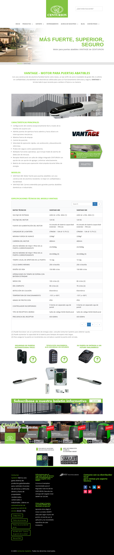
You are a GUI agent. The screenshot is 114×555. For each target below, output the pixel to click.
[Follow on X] (90, 487)
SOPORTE (39, 24)
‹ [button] (85, 324)
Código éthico (17, 515)
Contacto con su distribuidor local (98, 475)
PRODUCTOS (26, 24)
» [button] (99, 324)
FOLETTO (86, 164)
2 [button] (92, 324)
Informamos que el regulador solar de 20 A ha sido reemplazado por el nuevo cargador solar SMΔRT (44, 477)
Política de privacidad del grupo (20, 526)
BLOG (83, 24)
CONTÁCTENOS (92, 24)
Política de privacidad (19, 520)
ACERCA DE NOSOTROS (68, 24)
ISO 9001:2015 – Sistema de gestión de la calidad (20, 533)
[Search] (95, 204)
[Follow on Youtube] (99, 487)
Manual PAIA (17, 538)
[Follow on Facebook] (85, 487)
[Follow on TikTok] (90, 491)
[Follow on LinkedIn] (94, 487)
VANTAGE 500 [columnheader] (82, 210)
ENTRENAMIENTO (52, 24)
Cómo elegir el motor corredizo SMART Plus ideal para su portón (43, 504)
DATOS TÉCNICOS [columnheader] (19, 210)
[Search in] (99, 204)
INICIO (18, 24)
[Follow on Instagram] (85, 491)
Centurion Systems (24, 551)
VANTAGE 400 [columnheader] (54, 210)
